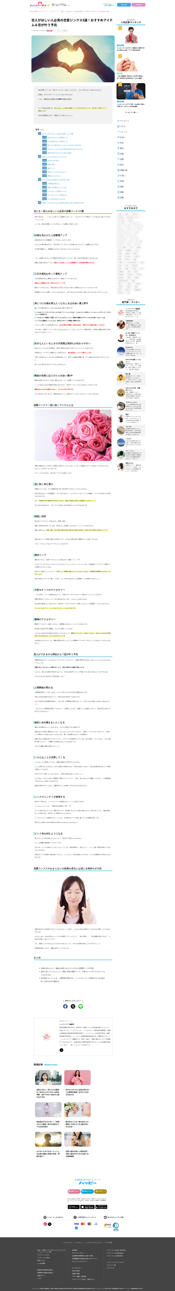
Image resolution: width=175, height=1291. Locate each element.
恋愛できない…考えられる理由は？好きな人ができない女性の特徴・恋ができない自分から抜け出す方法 (47, 1093)
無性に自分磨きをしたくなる (55, 187)
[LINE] (80, 1006)
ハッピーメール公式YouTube (115, 1256)
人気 (131, 247)
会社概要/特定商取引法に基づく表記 (82, 1256)
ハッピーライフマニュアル (93, 1242)
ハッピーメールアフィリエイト (115, 1262)
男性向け (121, 277)
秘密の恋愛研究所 (123, 280)
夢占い (135, 253)
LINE (120, 214)
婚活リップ (49, 168)
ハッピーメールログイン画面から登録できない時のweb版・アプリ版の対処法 (131, 49)
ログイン (100, 1191)
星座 (120, 268)
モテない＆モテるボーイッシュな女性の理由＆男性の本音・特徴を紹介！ (47, 1154)
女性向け (65, 30)
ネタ (137, 232)
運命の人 (128, 289)
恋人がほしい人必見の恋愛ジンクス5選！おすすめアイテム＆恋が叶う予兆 (87, 11)
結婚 (134, 280)
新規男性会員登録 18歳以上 (45, 1272)
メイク (131, 241)
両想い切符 (49, 164)
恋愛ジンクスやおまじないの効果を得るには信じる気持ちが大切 (61, 202)
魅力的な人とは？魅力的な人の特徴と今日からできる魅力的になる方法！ (77, 1124)
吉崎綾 (127, 253)
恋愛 (122, 159)
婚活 (122, 148)
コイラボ (128, 226)
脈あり (129, 283)
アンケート (124, 121)
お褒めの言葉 (76, 1273)
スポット (121, 229)
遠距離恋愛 (138, 289)
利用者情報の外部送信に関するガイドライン (85, 1258)
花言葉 (120, 286)
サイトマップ (110, 1268)
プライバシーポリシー (78, 1253)
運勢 (120, 289)
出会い (120, 45)
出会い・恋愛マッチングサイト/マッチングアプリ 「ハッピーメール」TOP (51, 1251)
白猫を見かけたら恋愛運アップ (55, 137)
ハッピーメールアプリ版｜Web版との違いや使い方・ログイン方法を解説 (131, 105)
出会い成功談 (76, 1271)
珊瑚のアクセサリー (52, 175)
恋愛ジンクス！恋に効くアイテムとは (53, 156)
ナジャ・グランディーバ (125, 232)
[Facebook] (65, 1006)
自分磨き (138, 283)
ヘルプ (39, 1278)
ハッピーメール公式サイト (81, 1045)
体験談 (139, 247)
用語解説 (121, 274)
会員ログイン (41, 1275)
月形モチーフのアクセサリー (55, 171)
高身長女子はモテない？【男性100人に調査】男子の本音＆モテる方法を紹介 (47, 1124)
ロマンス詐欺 (122, 247)
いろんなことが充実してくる (55, 191)
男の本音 (130, 274)
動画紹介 (129, 250)
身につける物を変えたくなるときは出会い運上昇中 (62, 145)
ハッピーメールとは (43, 1255)
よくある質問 (41, 1263)
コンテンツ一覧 (111, 1265)
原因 (120, 253)
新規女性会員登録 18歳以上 (45, 1270)
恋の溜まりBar (132, 262)
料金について (41, 1260)
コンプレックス (139, 226)
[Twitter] (73, 1006)
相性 (129, 277)
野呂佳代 (121, 292)
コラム (123, 126)
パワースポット (123, 238)
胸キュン (121, 283)
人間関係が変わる (51, 183)
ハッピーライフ (53, 11)
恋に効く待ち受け (51, 160)
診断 (119, 73)
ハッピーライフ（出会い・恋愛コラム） (83, 1279)
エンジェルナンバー (135, 223)
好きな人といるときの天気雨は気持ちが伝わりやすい (63, 148)
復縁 (135, 259)
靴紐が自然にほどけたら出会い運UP (57, 152)
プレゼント (122, 241)
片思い (123, 176)
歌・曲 (134, 268)
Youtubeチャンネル (132, 217)
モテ (129, 244)
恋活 (62, 11)
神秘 (122, 192)
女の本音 (128, 256)
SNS (127, 214)
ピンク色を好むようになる (54, 198)
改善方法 (135, 265)
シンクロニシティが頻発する (55, 194)
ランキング (138, 244)
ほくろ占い (122, 220)
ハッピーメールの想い (43, 1257)
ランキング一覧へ (131, 112)
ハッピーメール (132, 235)
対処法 (127, 259)
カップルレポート (77, 1268)
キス (120, 226)
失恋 (122, 143)
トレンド (123, 132)
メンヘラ (121, 244)
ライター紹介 (108, 1242)
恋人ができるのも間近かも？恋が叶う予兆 (54, 179)
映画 (127, 268)
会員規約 (74, 1250)
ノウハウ (58, 30)
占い (137, 250)
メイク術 (139, 241)
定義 (122, 154)
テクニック (131, 229)
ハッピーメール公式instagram (115, 1253)
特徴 (122, 181)
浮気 (142, 268)
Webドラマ (135, 214)
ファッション (134, 238)
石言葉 (136, 277)
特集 (122, 187)
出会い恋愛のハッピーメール (38, 11)
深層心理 (123, 170)
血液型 (128, 286)
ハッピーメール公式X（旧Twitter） (117, 1250)
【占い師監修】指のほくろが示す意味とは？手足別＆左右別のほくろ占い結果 (130, 77)
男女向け (139, 274)
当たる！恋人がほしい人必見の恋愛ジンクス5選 (56, 133)
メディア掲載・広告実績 (79, 1276)
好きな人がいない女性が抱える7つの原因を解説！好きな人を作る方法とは (77, 1092)
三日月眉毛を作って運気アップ (55, 141)
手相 (127, 265)
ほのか (131, 220)
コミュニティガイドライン (79, 1261)
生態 (136, 271)
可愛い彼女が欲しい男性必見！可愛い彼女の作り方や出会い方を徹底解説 (77, 1154)
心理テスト (122, 262)
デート (140, 229)
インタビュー (122, 223)
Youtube (121, 217)
